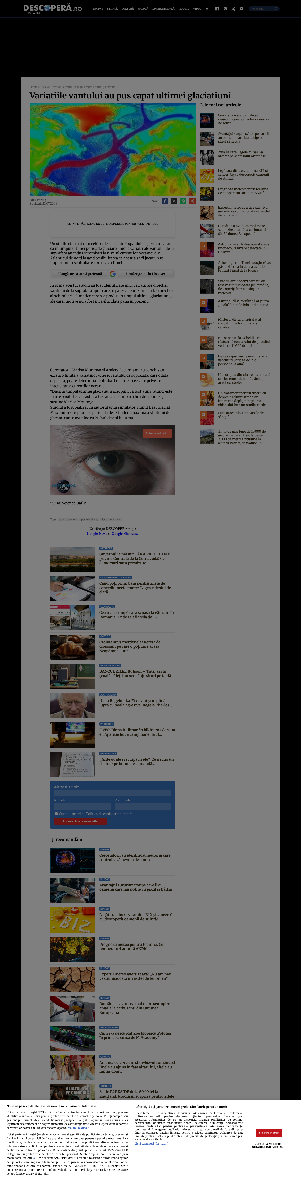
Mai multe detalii (78, 1127)
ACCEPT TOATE (269, 1133)
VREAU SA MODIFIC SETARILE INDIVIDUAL (267, 1145)
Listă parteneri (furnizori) (152, 1143)
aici (34, 1158)
